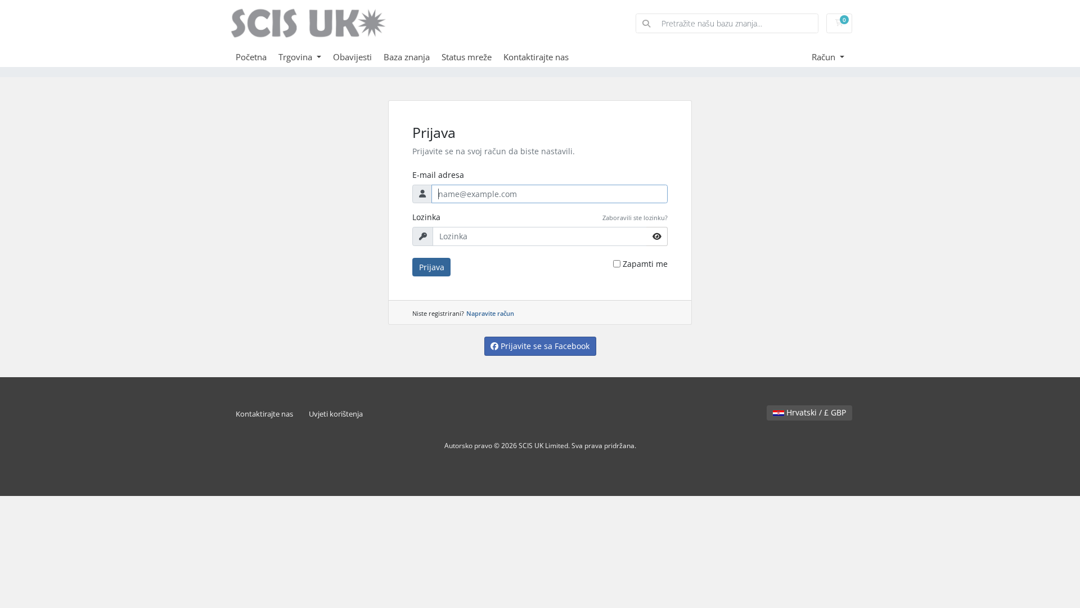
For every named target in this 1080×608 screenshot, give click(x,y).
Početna (251, 56)
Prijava (431, 267)
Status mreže (467, 56)
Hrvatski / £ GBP (815, 412)
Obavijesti (352, 56)
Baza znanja (407, 56)
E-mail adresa (438, 174)
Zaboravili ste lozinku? (635, 217)
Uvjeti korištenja (336, 414)
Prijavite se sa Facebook (544, 346)
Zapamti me (645, 263)
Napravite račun (490, 313)
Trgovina (296, 56)
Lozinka (426, 217)
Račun (825, 56)
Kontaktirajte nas (536, 56)
